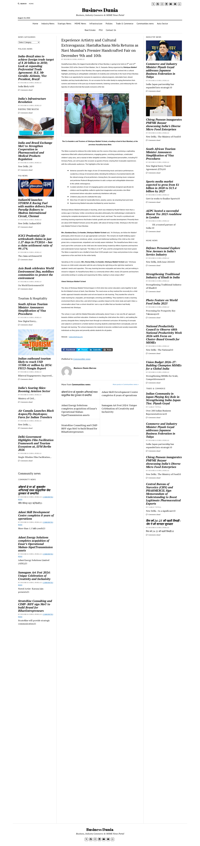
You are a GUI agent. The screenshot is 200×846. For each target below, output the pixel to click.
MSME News (80, 23)
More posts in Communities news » (126, 384)
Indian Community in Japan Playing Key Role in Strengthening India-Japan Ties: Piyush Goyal (163, 398)
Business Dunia (100, 10)
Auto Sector (162, 23)
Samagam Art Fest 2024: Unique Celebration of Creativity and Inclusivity (34, 576)
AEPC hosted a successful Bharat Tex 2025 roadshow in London (163, 214)
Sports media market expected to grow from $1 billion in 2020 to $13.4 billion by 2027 (162, 186)
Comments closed (26, 90)
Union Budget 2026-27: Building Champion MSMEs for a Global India (163, 365)
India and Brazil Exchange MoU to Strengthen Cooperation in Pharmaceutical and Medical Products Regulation (35, 151)
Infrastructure (95, 23)
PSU (101, 30)
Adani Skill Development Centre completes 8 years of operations (36, 515)
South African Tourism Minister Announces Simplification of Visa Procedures (33, 308)
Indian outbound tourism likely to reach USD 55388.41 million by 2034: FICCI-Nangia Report (35, 363)
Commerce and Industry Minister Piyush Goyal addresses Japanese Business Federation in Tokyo (161, 70)
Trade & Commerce (124, 23)
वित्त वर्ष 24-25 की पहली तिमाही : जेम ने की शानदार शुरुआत (163, 522)
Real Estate (90, 30)
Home (31, 4)
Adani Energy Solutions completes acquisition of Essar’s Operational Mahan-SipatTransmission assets (35, 544)
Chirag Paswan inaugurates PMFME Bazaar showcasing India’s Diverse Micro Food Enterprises (164, 124)
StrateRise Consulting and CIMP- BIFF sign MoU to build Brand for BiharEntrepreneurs (35, 605)
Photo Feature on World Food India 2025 (162, 301)
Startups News (64, 23)
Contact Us (111, 30)
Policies (109, 23)
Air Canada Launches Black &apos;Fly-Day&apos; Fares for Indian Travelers (36, 414)
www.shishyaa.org (76, 337)
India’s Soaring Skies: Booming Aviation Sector (34, 389)
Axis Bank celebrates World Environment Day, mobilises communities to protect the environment (36, 273)
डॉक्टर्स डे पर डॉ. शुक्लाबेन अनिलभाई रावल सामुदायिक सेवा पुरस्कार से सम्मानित (34, 490)
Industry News (47, 23)
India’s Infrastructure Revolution (32, 100)
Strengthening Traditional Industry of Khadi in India (163, 275)
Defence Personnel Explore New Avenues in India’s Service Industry (163, 251)
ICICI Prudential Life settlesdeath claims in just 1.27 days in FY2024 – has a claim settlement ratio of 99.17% (35, 242)
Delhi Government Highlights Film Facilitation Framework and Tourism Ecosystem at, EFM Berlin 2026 (35, 443)
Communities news (145, 23)
